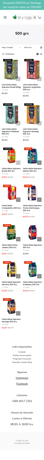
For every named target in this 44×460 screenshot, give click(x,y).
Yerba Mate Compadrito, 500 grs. (11, 206)
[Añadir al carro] (39, 162)
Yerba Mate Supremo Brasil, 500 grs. (11, 169)
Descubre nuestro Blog (22, 362)
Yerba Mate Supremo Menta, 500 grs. (32, 169)
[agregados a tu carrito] (40, 17)
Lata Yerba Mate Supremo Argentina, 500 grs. (32, 87)
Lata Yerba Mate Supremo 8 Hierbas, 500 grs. (10, 131)
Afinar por (28, 47)
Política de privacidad (22, 355)
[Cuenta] (35, 17)
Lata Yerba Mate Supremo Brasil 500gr (11, 86)
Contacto (22, 352)
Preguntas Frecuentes (22, 358)
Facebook (22, 384)
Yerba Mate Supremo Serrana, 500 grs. (11, 283)
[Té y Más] (22, 17)
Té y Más (25, 441)
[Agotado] (18, 79)
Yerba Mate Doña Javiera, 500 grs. (9, 246)
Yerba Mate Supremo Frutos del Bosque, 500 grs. (32, 208)
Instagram (22, 378)
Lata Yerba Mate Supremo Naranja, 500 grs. (31, 131)
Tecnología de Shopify (22, 443)
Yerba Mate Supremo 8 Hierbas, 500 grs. (32, 283)
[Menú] (5, 17)
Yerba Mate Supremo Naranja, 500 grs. (11, 320)
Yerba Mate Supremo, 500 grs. (32, 246)
